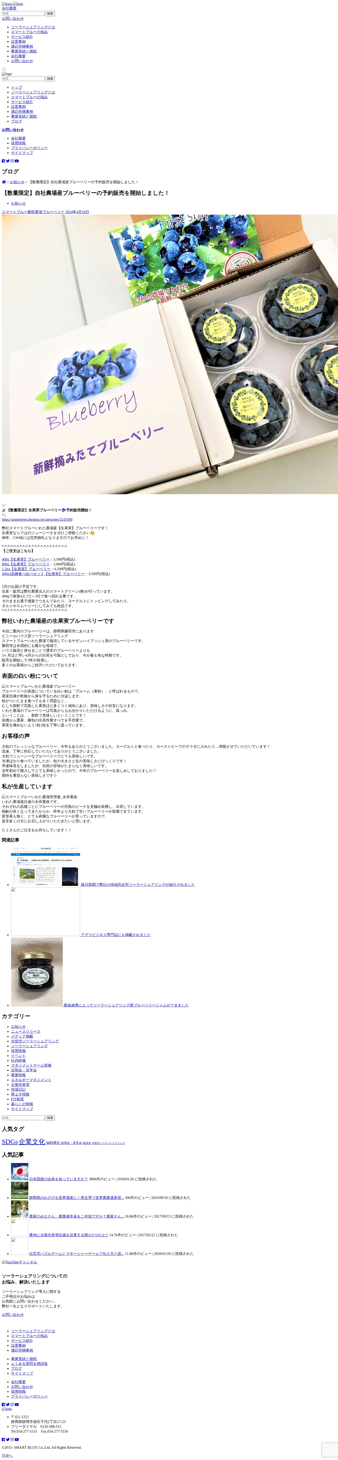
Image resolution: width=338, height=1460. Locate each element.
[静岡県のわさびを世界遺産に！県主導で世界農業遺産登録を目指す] (19, 1198)
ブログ (16, 121)
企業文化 (32, 1141)
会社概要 (9, 8)
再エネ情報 (20, 1094)
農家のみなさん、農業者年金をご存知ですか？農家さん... (76, 1216)
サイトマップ (22, 153)
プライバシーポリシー (29, 148)
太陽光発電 (20, 1085)
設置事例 (18, 42)
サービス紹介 (22, 37)
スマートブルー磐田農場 (22, 212)
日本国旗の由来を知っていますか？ (58, 1179)
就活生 (87, 1143)
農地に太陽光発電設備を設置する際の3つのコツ (68, 1235)
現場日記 (18, 1089)
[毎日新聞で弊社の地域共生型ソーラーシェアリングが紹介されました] (46, 885)
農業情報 (18, 1075)
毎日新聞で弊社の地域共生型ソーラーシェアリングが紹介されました (138, 885)
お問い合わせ (13, 18)
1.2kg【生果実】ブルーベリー (26, 569)
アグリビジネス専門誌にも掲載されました (116, 935)
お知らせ (18, 203)
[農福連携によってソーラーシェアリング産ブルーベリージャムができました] (37, 1005)
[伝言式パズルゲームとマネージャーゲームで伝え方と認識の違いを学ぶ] (19, 1254)
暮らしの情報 (22, 1104)
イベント (18, 1056)
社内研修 (18, 1060)
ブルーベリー (53, 212)
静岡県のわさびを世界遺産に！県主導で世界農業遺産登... (76, 1198)
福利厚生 (53, 1143)
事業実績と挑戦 (24, 51)
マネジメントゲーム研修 (31, 1065)
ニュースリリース (25, 1031)
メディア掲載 (22, 1036)
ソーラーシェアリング (29, 1046)
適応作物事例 (22, 46)
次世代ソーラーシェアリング (35, 1041)
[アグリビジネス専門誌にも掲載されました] (46, 935)
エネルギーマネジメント (31, 1080)
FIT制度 (17, 1099)
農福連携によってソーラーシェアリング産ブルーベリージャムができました (126, 1005)
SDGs (10, 1141)
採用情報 (18, 143)
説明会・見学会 (24, 1070)
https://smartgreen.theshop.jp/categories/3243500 (37, 519)
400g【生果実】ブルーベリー (26, 559)
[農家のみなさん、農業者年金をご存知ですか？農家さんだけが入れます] (19, 1216)
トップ (16, 87)
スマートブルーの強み (29, 32)
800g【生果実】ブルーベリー (26, 564)
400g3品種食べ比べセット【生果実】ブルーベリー (43, 574)
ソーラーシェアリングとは (33, 27)
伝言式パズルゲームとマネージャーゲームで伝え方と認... (76, 1254)
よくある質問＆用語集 (29, 1364)
